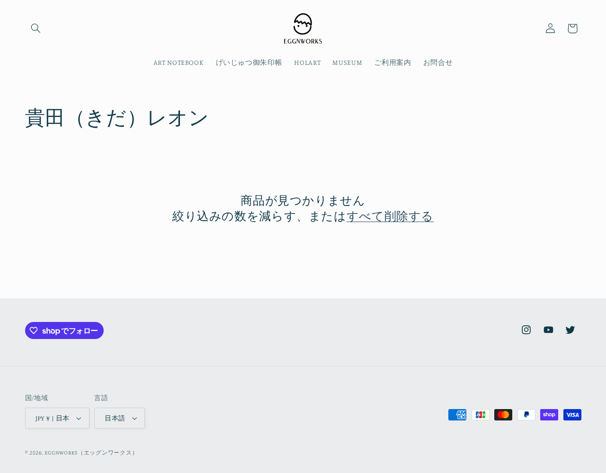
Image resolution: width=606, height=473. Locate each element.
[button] (36, 28)
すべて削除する (390, 215)
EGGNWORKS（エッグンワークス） (91, 452)
